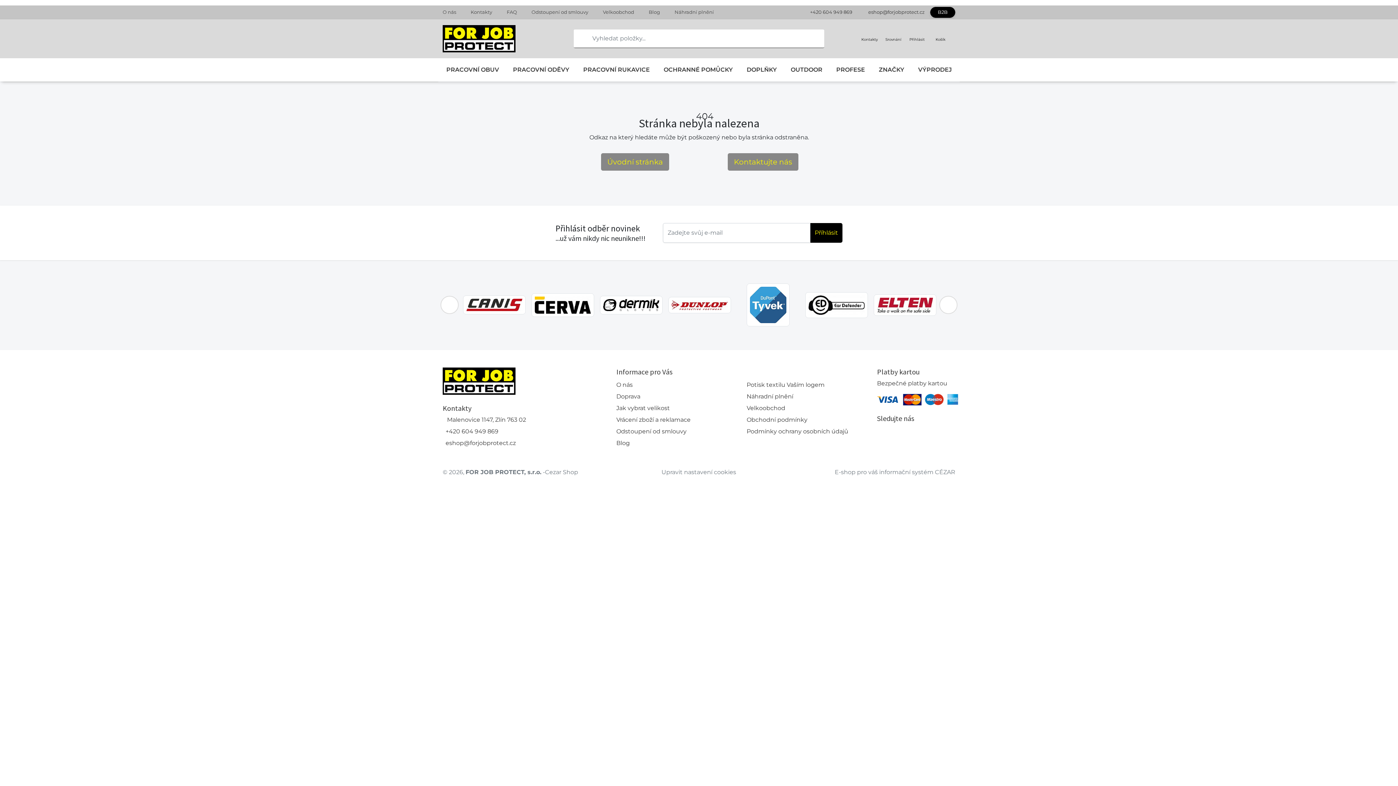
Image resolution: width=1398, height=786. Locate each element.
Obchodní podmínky (777, 419)
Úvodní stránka (635, 162)
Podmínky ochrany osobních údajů (797, 431)
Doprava (628, 396)
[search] (579, 38)
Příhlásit (826, 232)
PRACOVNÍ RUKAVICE (616, 69)
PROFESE (850, 69)
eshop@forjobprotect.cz (896, 12)
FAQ (512, 12)
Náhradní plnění (694, 12)
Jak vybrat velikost (643, 408)
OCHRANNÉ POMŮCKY (698, 69)
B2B (943, 12)
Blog (654, 12)
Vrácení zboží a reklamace (653, 419)
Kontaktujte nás (763, 162)
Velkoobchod (618, 12)
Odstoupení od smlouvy (560, 12)
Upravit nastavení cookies (699, 472)
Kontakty (481, 12)
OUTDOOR (806, 69)
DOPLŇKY (762, 69)
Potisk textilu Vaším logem (786, 384)
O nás (449, 12)
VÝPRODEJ (935, 69)
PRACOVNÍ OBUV (472, 69)
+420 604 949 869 (831, 12)
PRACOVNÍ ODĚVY (541, 69)
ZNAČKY (891, 69)
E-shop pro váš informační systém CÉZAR (895, 472)
